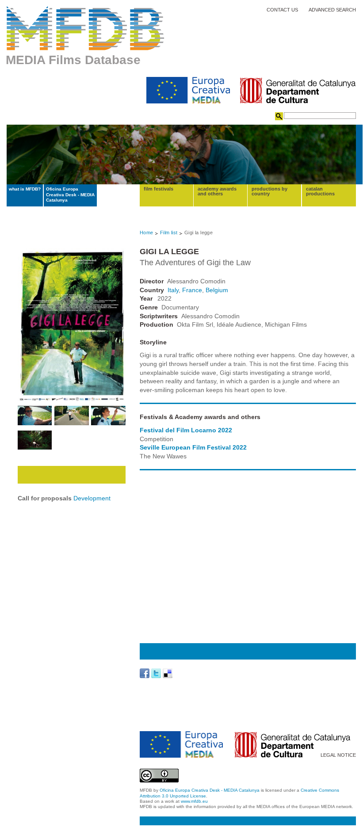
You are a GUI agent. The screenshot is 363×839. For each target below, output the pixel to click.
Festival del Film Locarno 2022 (186, 430)
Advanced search (332, 10)
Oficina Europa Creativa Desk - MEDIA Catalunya (70, 194)
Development (92, 498)
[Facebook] (144, 673)
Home (146, 232)
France (192, 290)
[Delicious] (167, 673)
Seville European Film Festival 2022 (193, 447)
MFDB (85, 28)
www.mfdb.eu (194, 801)
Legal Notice (338, 755)
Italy (173, 290)
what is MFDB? (25, 189)
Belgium (217, 290)
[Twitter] (156, 673)
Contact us (282, 10)
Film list (169, 232)
